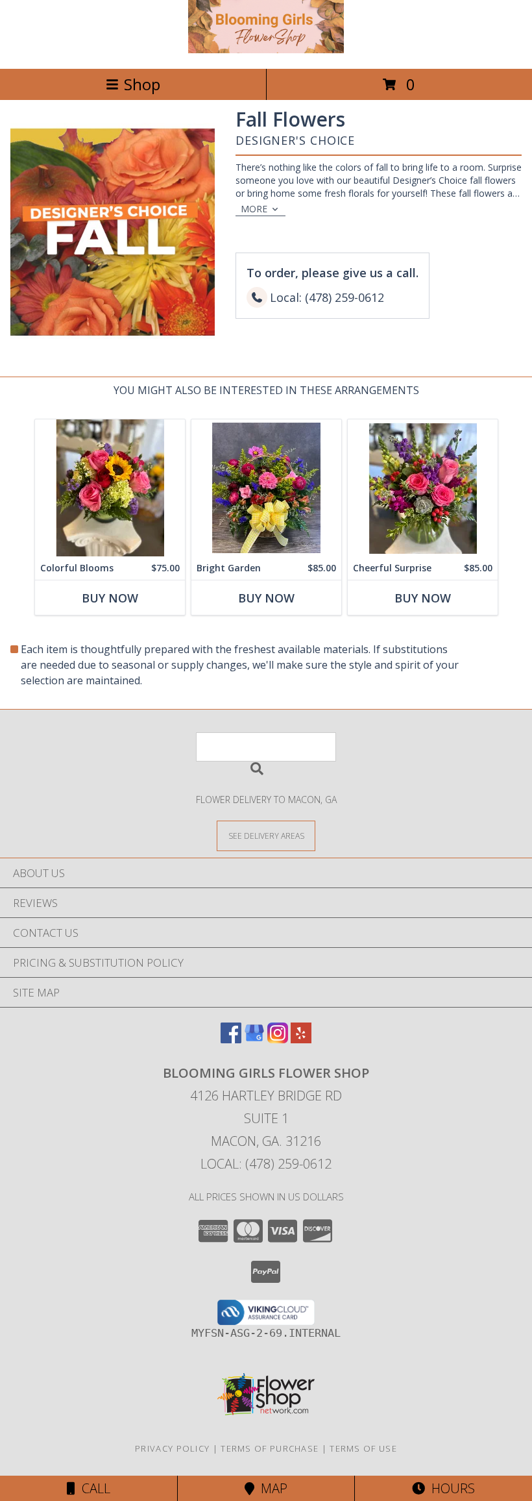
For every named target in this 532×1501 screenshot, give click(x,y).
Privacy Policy (172, 1448)
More (254, 209)
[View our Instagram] (277, 1039)
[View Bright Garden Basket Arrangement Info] (266, 487)
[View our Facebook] (231, 1039)
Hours (450, 1488)
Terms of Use (363, 1448)
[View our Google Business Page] (254, 1039)
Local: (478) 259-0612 (266, 1163)
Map (270, 1488)
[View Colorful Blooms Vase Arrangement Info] (110, 487)
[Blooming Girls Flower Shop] (266, 49)
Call (92, 1488)
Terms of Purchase (270, 1448)
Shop (142, 84)
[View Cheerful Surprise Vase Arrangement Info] (423, 487)
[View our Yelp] (301, 1039)
